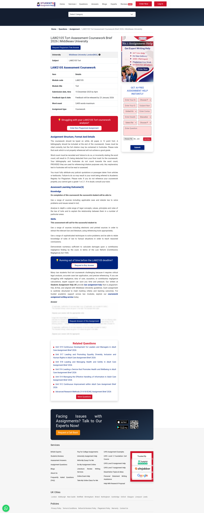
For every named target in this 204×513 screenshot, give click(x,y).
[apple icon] (122, 422)
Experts (114, 4)
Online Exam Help (83, 476)
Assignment (71, 29)
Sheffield (80, 497)
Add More (147, 139)
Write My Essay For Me (85, 460)
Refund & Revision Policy (87, 508)
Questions (83, 4)
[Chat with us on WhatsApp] (6, 508)
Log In (160, 4)
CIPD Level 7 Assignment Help (115, 468)
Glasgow (130, 497)
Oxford (123, 497)
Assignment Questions (59, 465)
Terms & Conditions (70, 508)
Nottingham (105, 497)
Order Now (143, 4)
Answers (94, 4)
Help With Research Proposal (114, 484)
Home (62, 4)
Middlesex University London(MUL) (83, 55)
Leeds (145, 497)
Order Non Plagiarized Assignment (84, 128)
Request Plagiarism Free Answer (65, 48)
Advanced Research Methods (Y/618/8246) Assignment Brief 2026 (83, 392)
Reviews (126, 4)
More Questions (84, 397)
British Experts (56, 452)
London (54, 497)
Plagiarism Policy (104, 508)
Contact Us (124, 508)
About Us (54, 473)
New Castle (71, 497)
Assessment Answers (58, 460)
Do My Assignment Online (86, 465)
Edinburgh (62, 497)
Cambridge (115, 497)
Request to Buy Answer (84, 265)
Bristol (97, 497)
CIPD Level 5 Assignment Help (115, 463)
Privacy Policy (56, 508)
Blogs (104, 4)
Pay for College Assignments (87, 452)
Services (71, 4)
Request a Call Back (68, 432)
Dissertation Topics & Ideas (113, 472)
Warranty (115, 508)
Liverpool (138, 497)
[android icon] (122, 427)
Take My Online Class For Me (87, 480)
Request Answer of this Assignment (84, 321)
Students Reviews (57, 456)
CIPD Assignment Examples (114, 452)
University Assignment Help (87, 456)
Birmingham (89, 497)
